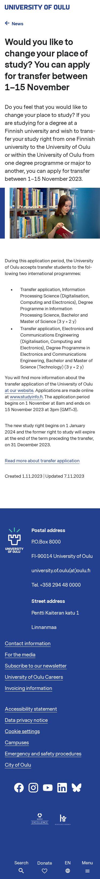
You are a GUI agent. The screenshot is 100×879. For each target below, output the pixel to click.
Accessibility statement (31, 709)
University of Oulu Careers (34, 677)
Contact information (28, 643)
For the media (20, 654)
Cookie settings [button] (22, 731)
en (72, 869)
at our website (19, 391)
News (17, 24)
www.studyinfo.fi (26, 397)
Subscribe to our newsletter (36, 666)
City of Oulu (18, 765)
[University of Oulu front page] (49, 5)
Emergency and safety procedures (43, 753)
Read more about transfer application (42, 461)
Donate (44, 863)
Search (21, 863)
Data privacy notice (26, 720)
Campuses (17, 742)
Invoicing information (28, 688)
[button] (87, 867)
